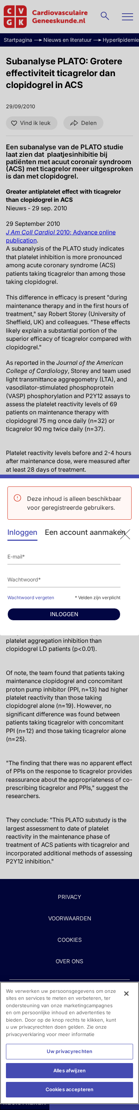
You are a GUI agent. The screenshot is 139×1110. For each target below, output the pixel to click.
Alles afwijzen (69, 1070)
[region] (69, 1043)
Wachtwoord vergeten (30, 597)
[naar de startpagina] (125, 534)
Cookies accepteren (69, 1089)
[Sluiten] (126, 993)
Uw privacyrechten (69, 1051)
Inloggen (22, 532)
